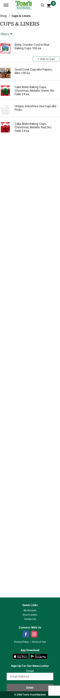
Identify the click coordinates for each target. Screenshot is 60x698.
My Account (30, 610)
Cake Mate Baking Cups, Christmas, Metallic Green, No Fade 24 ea (34, 90)
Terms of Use (39, 642)
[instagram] (34, 634)
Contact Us (30, 619)
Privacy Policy (21, 642)
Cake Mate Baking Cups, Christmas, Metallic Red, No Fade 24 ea (33, 127)
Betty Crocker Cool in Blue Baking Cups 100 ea (32, 46)
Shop (3, 16)
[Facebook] (25, 634)
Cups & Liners (21, 16)
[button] (46, 58)
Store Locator (30, 614)
